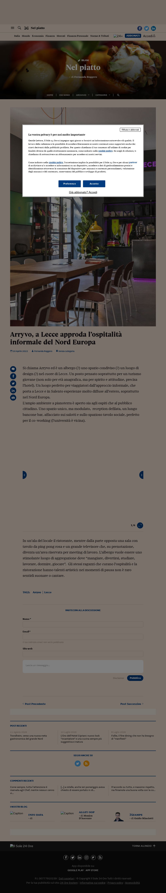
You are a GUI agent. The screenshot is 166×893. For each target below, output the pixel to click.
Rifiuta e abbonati (130, 129)
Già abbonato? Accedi (83, 192)
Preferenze (69, 183)
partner (133, 162)
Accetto (94, 183)
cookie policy (105, 150)
